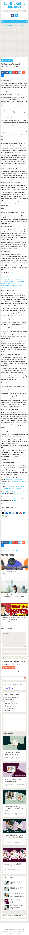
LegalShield (8, 688)
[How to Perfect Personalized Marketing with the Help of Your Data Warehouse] (14, 586)
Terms (15, 931)
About (5, 931)
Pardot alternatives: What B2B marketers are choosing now (16, 907)
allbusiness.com (17, 504)
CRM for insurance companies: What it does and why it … (16, 901)
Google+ (3, 483)
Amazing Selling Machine (9, 708)
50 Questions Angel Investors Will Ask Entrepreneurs (14, 279)
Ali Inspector (6, 710)
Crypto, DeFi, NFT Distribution (10, 697)
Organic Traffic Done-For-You (10, 703)
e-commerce (7, 550)
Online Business (7, 60)
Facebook (13, 481)
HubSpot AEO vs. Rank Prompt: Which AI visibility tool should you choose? (14, 837)
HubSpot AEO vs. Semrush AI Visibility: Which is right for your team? (14, 808)
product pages (14, 550)
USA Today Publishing (8, 699)
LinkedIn (22, 481)
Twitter (18, 481)
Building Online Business (14, 5)
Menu (3, 21)
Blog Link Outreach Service (10, 705)
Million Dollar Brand (8, 707)
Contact (10, 931)
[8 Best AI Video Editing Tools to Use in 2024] (14, 564)
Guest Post (15, 500)
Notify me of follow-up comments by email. (14, 661)
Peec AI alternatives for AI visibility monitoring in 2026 (17, 882)
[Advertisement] (14, 41)
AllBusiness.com (15, 272)
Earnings (11, 933)
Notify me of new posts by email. (12, 664)
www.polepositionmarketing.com (14, 479)
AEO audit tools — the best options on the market (17, 888)
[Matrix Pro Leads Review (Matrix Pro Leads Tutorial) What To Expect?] (14, 609)
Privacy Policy (22, 931)
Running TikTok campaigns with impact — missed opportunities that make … (17, 895)
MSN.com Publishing (8, 701)
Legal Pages (18, 933)
